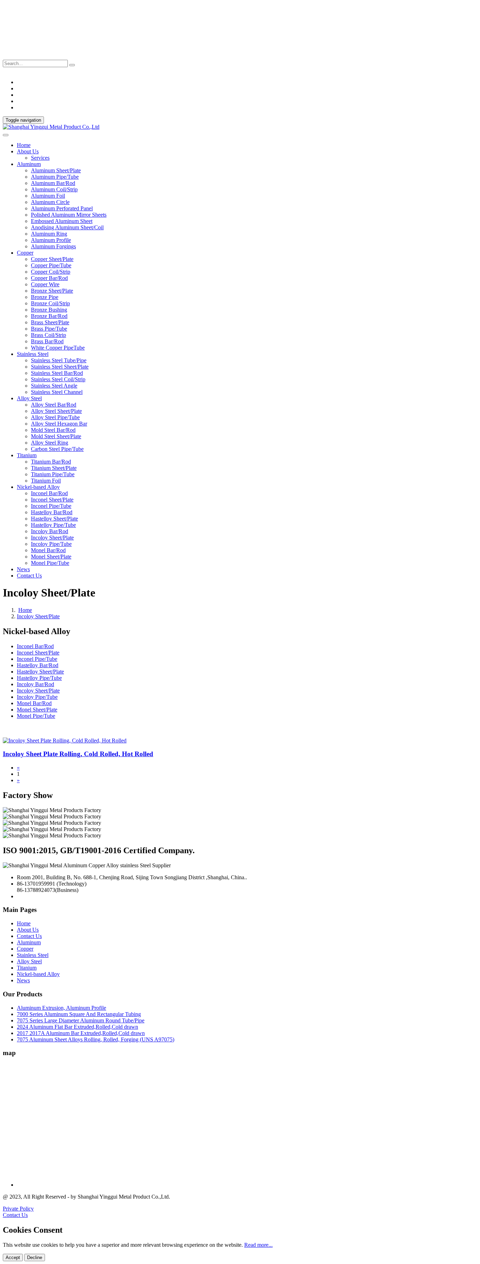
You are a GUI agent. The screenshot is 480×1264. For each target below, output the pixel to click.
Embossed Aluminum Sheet (61, 221)
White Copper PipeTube (58, 348)
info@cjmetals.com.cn (27, 56)
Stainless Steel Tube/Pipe (58, 360)
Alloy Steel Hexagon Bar (59, 424)
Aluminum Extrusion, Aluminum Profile (61, 1008)
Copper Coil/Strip (50, 272)
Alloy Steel (29, 961)
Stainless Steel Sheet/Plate (60, 367)
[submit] (72, 65)
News (23, 569)
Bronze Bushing (49, 310)
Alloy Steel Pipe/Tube (55, 417)
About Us (28, 930)
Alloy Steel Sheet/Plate (56, 411)
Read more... (258, 1245)
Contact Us (29, 576)
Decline (34, 1257)
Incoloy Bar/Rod (49, 531)
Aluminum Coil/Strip (54, 189)
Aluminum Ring (49, 234)
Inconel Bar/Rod (49, 493)
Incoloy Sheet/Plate (52, 538)
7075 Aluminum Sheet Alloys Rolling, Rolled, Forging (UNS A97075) (95, 1039)
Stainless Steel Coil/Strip (58, 379)
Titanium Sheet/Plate (54, 468)
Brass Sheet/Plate (50, 322)
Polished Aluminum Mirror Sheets (68, 215)
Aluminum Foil (48, 196)
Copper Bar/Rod (49, 278)
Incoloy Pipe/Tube (51, 544)
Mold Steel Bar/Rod (53, 430)
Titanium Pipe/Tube (52, 474)
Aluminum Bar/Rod (53, 183)
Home (24, 145)
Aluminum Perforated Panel (62, 208)
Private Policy (18, 1209)
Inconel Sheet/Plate (52, 500)
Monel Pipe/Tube (50, 563)
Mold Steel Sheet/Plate (56, 436)
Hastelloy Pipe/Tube (53, 525)
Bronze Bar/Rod (49, 316)
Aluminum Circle (50, 202)
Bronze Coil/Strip (50, 303)
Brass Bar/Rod (47, 341)
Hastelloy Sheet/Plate (54, 519)
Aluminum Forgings (53, 246)
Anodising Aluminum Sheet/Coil (67, 227)
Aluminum (29, 942)
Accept (13, 1257)
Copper (25, 949)
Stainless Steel (32, 955)
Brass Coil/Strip (48, 335)
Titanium (27, 968)
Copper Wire (45, 284)
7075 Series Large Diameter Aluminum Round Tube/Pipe (80, 1020)
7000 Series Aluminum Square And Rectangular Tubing (79, 1014)
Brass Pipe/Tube (49, 329)
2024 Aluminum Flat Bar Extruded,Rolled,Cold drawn (77, 1027)
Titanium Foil (46, 481)
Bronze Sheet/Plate (52, 291)
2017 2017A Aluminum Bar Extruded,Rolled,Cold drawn (81, 1033)
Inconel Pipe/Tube (51, 506)
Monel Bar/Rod (48, 550)
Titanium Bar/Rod (51, 462)
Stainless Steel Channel (57, 392)
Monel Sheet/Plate (51, 557)
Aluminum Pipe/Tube (55, 177)
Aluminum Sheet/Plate (56, 170)
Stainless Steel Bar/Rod (57, 373)
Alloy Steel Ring (49, 443)
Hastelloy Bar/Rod (51, 512)
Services (40, 158)
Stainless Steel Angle (54, 386)
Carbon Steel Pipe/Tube (57, 449)
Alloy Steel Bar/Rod (53, 405)
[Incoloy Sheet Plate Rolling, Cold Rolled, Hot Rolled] (65, 740)
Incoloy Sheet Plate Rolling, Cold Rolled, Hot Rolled (78, 754)
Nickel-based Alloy (38, 974)
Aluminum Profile (51, 240)
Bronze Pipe (44, 297)
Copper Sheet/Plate (52, 259)
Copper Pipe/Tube (51, 265)
